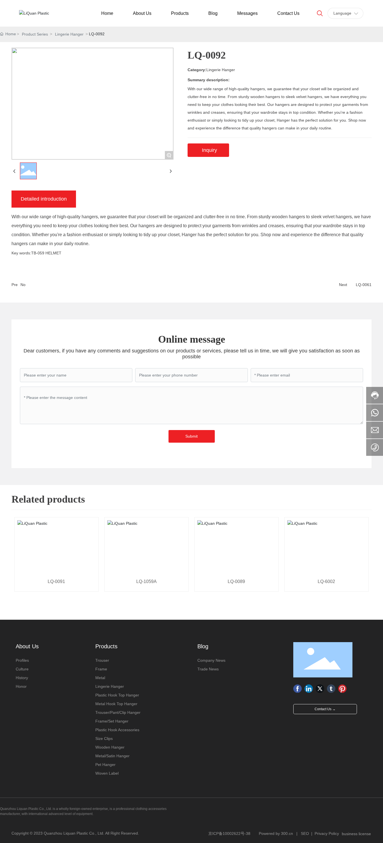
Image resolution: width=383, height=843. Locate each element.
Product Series (35, 34)
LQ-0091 (56, 581)
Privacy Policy (327, 833)
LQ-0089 (236, 581)
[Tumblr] (331, 688)
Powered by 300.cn (276, 833)
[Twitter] (320, 688)
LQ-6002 (326, 581)
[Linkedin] (308, 688)
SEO (305, 833)
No (23, 284)
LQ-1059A (146, 581)
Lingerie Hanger (69, 34)
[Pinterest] (342, 688)
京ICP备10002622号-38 (229, 833)
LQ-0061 (364, 284)
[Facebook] (297, 688)
